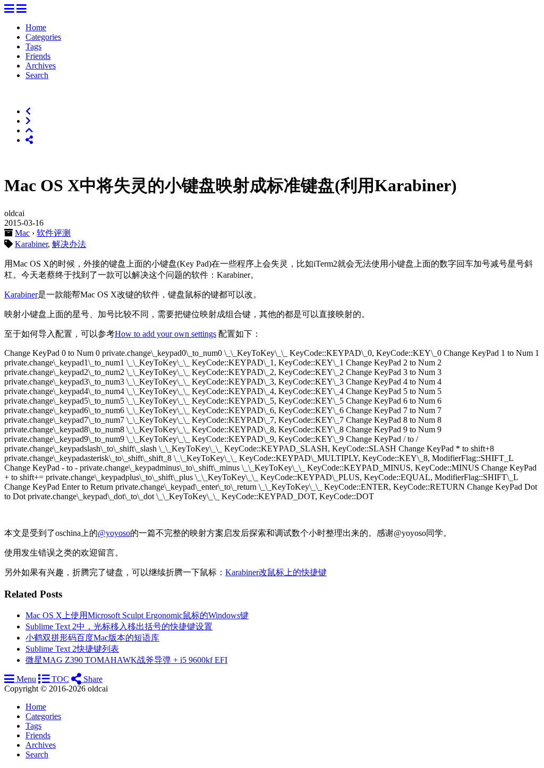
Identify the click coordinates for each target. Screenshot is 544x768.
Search (37, 75)
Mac (22, 232)
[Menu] (9, 9)
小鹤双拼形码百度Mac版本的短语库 (92, 637)
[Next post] (28, 120)
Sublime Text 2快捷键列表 (72, 648)
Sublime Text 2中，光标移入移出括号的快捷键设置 (119, 626)
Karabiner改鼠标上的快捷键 (276, 572)
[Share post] (29, 139)
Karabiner (31, 244)
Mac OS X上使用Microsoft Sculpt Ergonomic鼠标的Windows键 (137, 615)
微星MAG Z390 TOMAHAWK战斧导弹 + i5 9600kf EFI (126, 659)
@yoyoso (114, 532)
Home (36, 27)
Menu (25, 679)
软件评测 (54, 232)
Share (92, 679)
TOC (59, 679)
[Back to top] (29, 130)
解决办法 (69, 244)
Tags (33, 46)
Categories (43, 36)
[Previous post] (28, 111)
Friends (38, 56)
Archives (41, 65)
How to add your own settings (165, 333)
